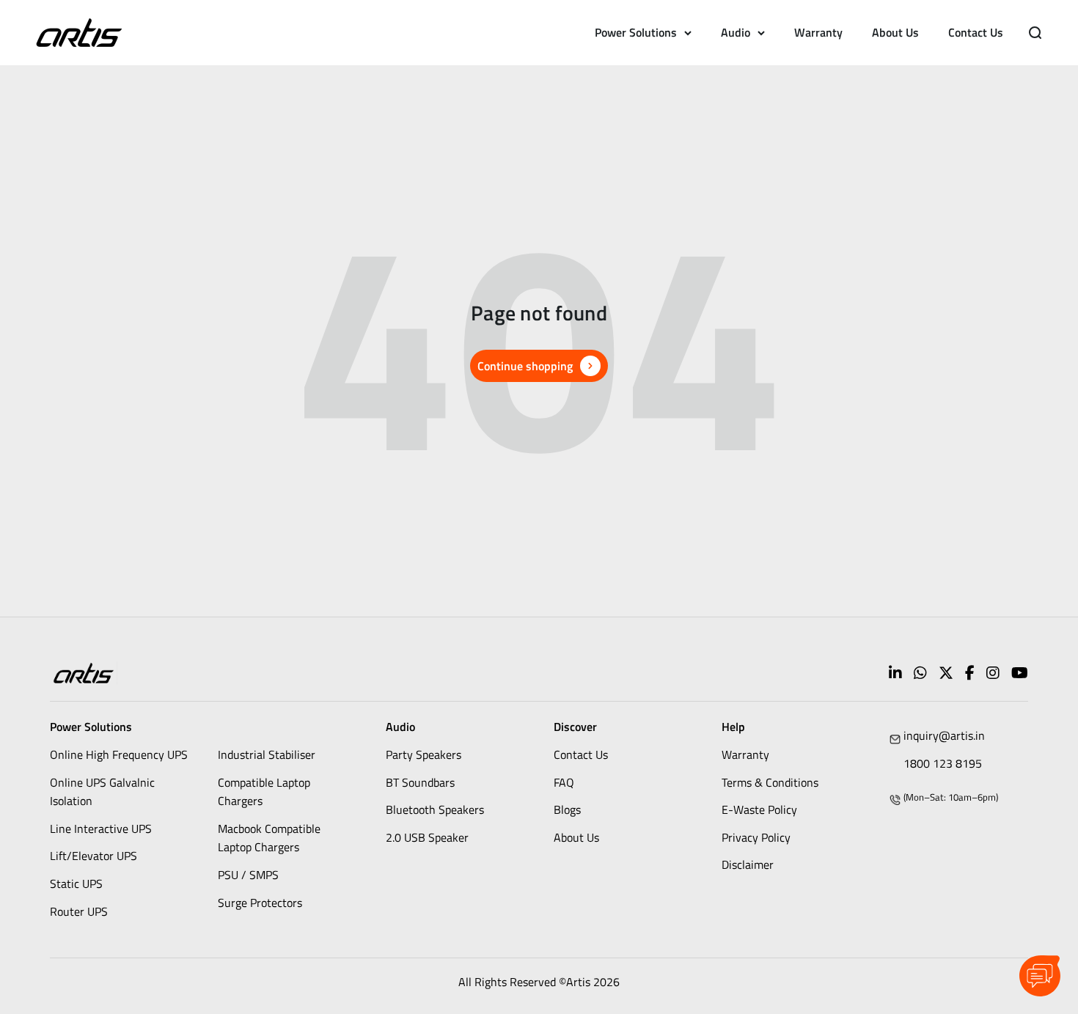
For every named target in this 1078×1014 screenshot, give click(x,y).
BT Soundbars (420, 782)
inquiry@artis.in (944, 735)
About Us (895, 32)
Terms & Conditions (770, 782)
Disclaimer (748, 864)
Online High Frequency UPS (119, 754)
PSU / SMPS (248, 874)
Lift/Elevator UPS (93, 855)
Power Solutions (636, 32)
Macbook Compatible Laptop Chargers (269, 838)
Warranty (818, 32)
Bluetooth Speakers (435, 809)
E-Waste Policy (759, 809)
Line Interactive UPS (101, 828)
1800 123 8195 (942, 763)
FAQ (564, 782)
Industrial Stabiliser (266, 754)
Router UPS (79, 911)
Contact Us (975, 32)
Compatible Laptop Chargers (264, 792)
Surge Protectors (260, 902)
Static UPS (76, 883)
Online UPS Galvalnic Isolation (102, 792)
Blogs (567, 809)
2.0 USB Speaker (427, 837)
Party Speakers (423, 754)
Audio (735, 32)
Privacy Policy (756, 837)
